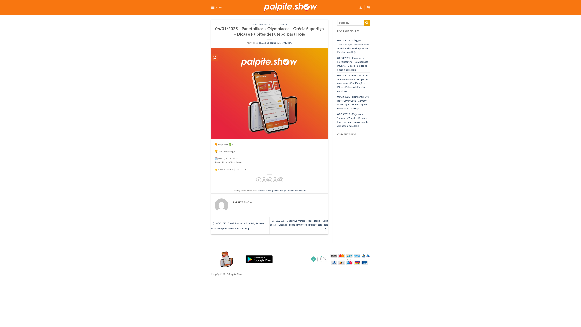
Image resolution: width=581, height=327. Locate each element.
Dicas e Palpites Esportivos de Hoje (269, 24)
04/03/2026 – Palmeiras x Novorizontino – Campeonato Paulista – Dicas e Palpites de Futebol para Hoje (352, 63)
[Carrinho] (368, 7)
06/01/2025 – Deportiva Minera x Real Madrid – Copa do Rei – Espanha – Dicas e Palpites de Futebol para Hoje (299, 222)
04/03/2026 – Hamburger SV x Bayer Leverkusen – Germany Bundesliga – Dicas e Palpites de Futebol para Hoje (353, 102)
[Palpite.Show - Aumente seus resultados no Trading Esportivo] (290, 8)
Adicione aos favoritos (296, 190)
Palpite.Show (285, 43)
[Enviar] (367, 23)
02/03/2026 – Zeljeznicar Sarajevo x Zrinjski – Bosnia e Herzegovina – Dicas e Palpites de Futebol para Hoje (353, 120)
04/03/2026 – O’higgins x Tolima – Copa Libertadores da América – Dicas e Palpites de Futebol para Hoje (353, 46)
